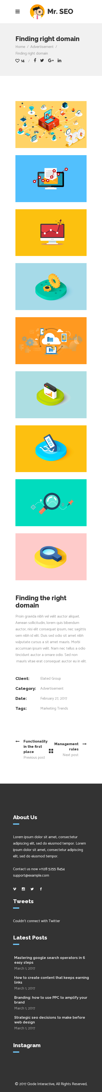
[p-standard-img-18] (51, 232)
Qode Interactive (40, 1084)
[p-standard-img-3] (51, 556)
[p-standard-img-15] (51, 394)
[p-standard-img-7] (51, 340)
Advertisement (42, 47)
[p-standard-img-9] (51, 124)
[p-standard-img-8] (51, 178)
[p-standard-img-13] (51, 502)
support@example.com (31, 875)
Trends (62, 708)
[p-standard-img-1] (51, 448)
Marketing (48, 708)
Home (20, 47)
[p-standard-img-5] (51, 286)
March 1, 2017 (24, 968)
